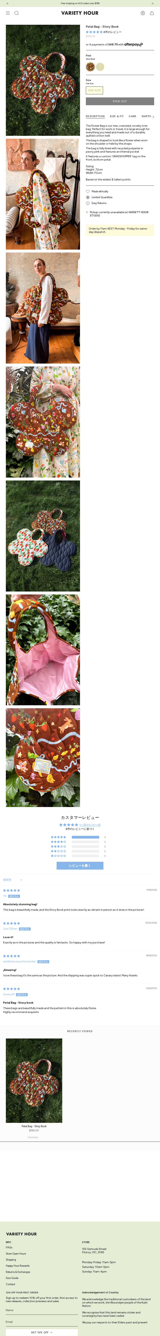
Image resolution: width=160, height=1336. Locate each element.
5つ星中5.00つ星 (90, 825)
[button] (94, 32)
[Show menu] (8, 13)
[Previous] (7, 3)
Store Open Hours (16, 1253)
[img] (11, 890)
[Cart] (151, 13)
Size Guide (12, 1278)
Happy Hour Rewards (17, 1265)
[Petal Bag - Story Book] (34, 1080)
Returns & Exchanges (18, 1272)
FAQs (9, 1247)
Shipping (11, 1259)
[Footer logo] (21, 1234)
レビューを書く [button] (80, 865)
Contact (10, 1284)
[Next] (152, 3)
